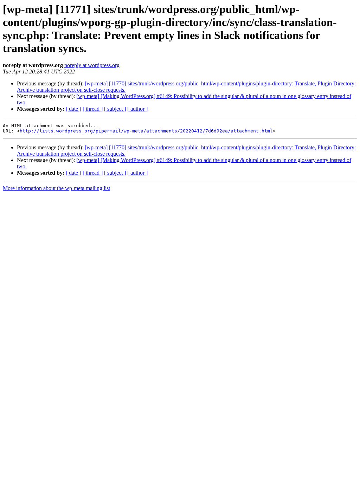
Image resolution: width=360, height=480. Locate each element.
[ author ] (137, 109)
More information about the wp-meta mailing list (56, 188)
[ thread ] (93, 109)
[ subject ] (115, 109)
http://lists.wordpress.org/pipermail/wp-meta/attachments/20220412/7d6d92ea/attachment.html (146, 131)
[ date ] (73, 109)
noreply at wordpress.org (92, 65)
